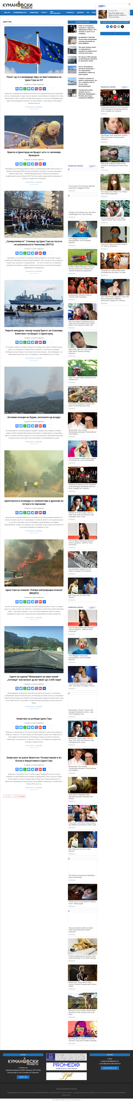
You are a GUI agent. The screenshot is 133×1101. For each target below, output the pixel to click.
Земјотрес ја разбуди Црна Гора (34, 718)
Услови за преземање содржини (66, 1089)
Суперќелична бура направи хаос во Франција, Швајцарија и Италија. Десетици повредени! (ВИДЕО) (86, 94)
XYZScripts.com (76, 1099)
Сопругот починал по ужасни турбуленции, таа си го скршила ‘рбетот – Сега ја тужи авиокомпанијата (87, 82)
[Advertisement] (115, 49)
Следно (22, 796)
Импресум (23, 1077)
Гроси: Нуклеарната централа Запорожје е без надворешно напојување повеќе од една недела (86, 70)
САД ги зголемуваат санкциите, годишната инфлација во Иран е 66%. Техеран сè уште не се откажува (87, 29)
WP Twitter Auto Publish (58, 1099)
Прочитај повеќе (34, 107)
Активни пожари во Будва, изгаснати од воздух (33, 417)
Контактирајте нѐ (109, 1068)
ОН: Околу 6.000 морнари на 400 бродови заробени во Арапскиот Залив (87, 59)
